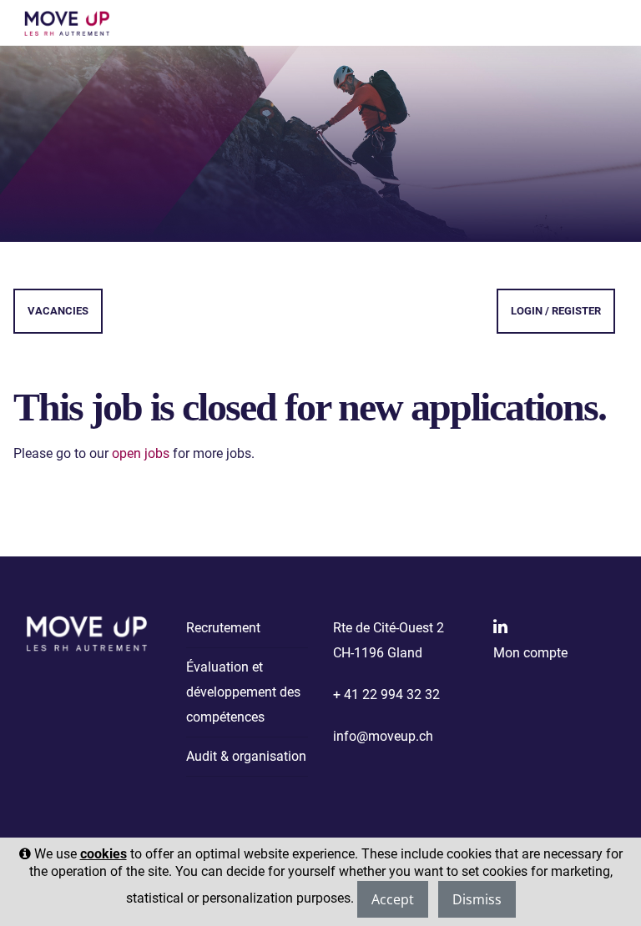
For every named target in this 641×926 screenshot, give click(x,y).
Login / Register (556, 310)
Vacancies (58, 310)
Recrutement (223, 628)
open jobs (140, 453)
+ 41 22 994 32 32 (386, 694)
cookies (103, 854)
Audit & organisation (246, 756)
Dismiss (477, 899)
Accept (392, 899)
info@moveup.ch (383, 736)
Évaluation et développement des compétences (243, 692)
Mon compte (530, 653)
